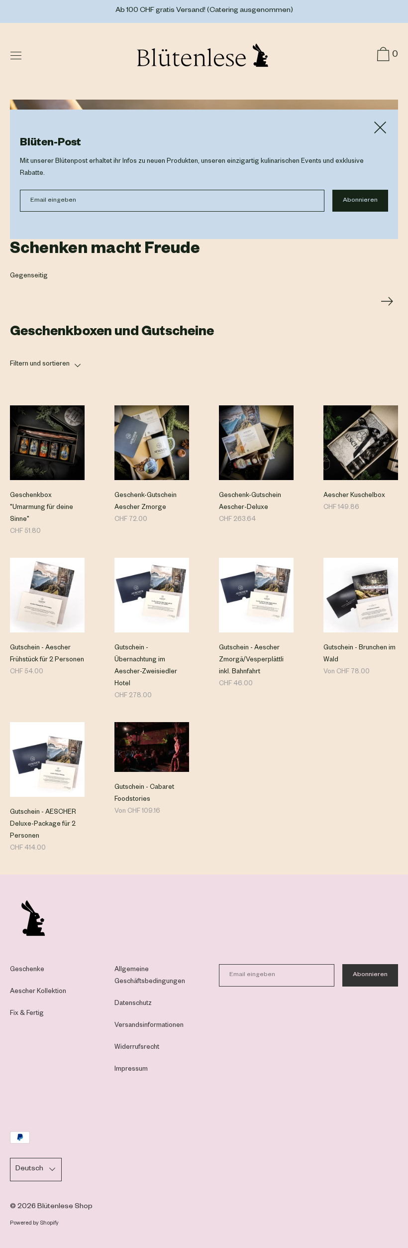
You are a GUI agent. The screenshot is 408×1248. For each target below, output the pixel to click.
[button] (204, 365)
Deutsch (29, 1169)
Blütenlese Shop (65, 1207)
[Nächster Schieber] (387, 299)
